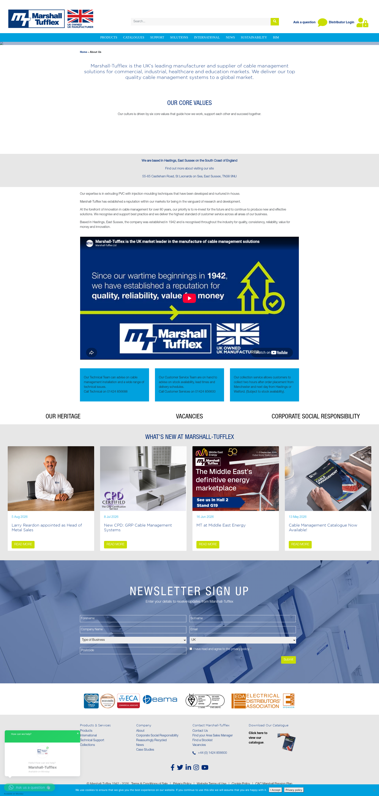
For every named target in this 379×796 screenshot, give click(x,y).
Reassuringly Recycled (151, 740)
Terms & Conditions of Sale (149, 784)
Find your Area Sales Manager (212, 735)
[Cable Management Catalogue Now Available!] (328, 478)
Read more (23, 544)
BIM (276, 37)
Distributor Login (342, 22)
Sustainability (254, 37)
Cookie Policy (241, 784)
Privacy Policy (182, 784)
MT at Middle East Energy (221, 525)
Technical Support (92, 740)
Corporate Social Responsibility (157, 735)
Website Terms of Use (211, 784)
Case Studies (145, 750)
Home (83, 52)
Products (108, 37)
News (230, 37)
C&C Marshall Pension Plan (273, 784)
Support (157, 37)
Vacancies (199, 745)
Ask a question (304, 22)
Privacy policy (294, 789)
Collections (87, 745)
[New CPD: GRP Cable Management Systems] (143, 478)
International (207, 37)
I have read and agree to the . (222, 649)
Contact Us (200, 731)
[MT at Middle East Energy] (235, 478)
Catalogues (133, 37)
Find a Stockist (202, 740)
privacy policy (240, 649)
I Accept (275, 789)
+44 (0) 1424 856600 (212, 753)
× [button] (78, 733)
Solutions (179, 37)
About (140, 731)
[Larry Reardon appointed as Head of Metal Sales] (51, 478)
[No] (374, 790)
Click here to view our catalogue (258, 738)
